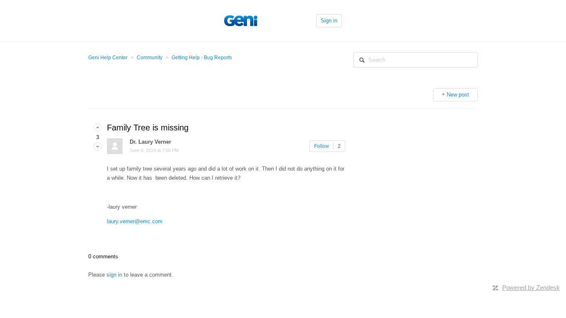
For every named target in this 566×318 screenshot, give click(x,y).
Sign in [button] (329, 20)
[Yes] (98, 128)
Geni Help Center (108, 57)
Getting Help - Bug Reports (202, 57)
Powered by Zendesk (531, 287)
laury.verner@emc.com (134, 221)
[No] (98, 147)
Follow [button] (321, 146)
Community (149, 57)
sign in (114, 275)
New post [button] (458, 95)
